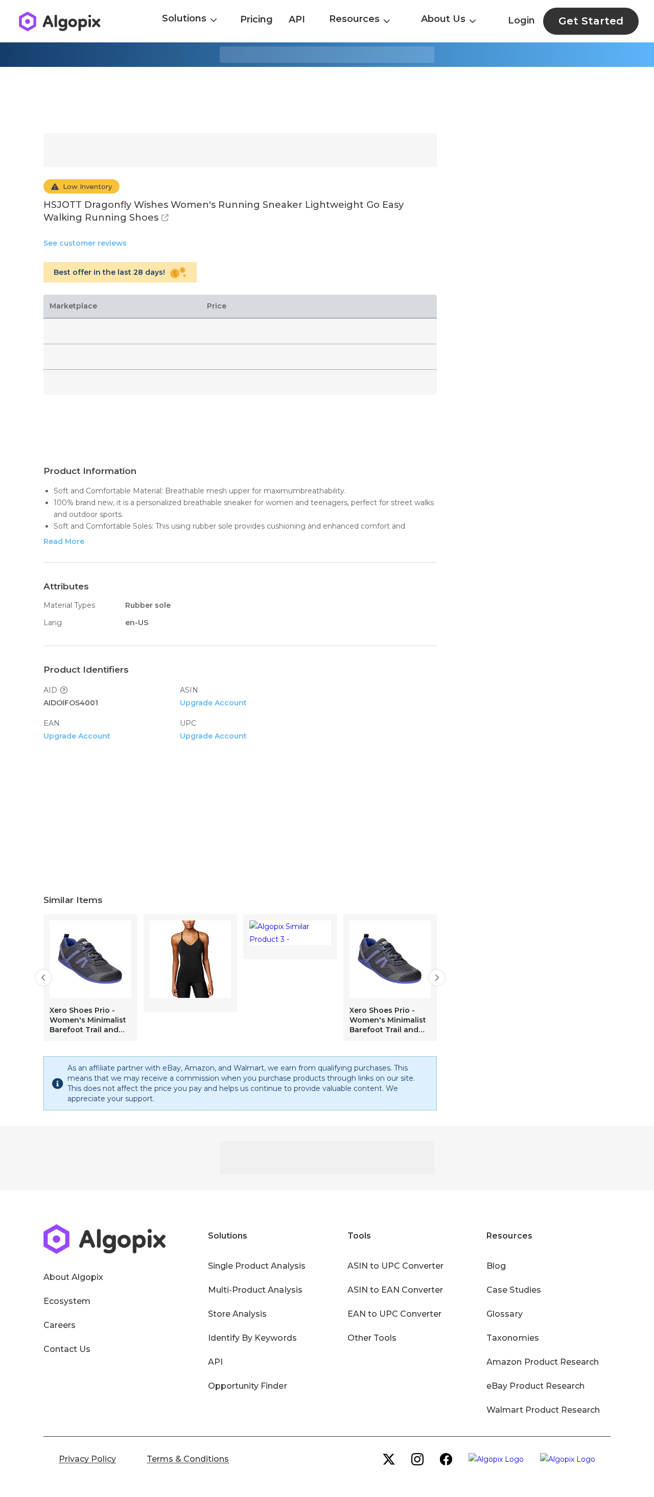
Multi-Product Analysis (255, 1290)
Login (521, 20)
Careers (59, 1325)
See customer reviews (85, 243)
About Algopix (73, 1277)
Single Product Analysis (257, 1266)
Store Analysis (237, 1314)
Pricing (256, 19)
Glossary (504, 1314)
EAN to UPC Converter (394, 1314)
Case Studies (513, 1290)
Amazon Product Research (542, 1362)
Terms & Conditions (188, 1459)
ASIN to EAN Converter (395, 1290)
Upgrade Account (213, 702)
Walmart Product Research (543, 1410)
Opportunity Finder (247, 1386)
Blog (496, 1266)
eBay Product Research (535, 1386)
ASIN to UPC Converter (395, 1266)
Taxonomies (512, 1338)
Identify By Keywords (252, 1338)
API (297, 19)
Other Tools (371, 1338)
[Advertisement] (327, 100)
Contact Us (66, 1349)
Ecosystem (66, 1301)
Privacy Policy (87, 1459)
